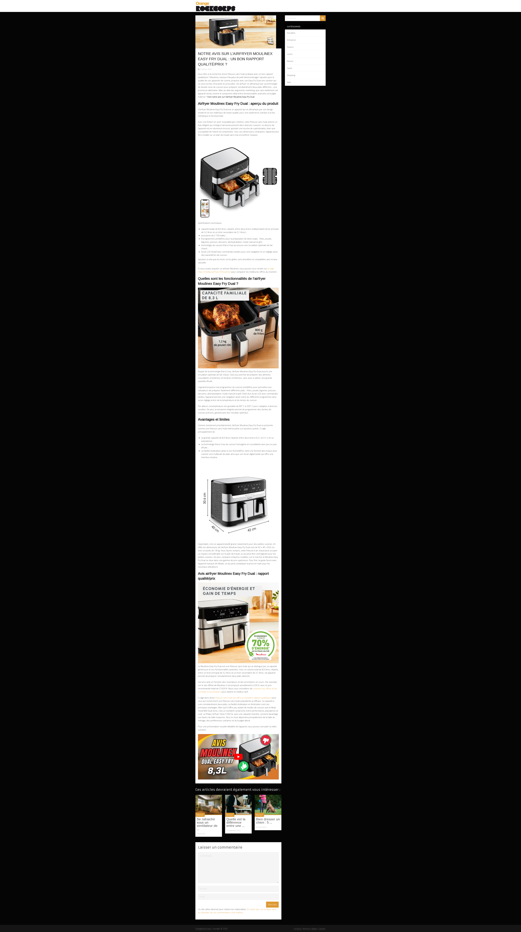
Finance (290, 47)
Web (289, 82)
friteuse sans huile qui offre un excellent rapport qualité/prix (243, 697)
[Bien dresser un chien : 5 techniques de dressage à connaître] (268, 805)
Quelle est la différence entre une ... (235, 822)
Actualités (291, 33)
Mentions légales (310, 928)
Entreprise (291, 40)
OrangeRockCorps (203, 928)
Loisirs (290, 54)
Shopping (291, 75)
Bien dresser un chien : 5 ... (268, 820)
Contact (321, 928)
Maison (200, 814)
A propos (298, 928)
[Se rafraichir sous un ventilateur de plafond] (208, 805)
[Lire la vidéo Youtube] (238, 756)
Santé (289, 68)
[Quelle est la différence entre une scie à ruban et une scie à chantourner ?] (238, 805)
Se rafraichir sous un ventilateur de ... (207, 824)
